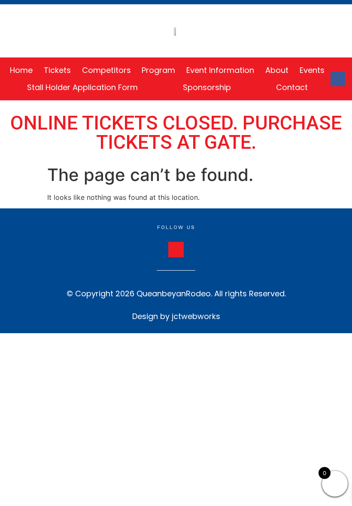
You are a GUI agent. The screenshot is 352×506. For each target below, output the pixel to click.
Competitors (106, 70)
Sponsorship (207, 87)
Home (21, 70)
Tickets (57, 70)
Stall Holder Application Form (82, 87)
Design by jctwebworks (176, 316)
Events (312, 70)
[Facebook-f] (338, 79)
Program (158, 70)
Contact (292, 87)
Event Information (220, 70)
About (276, 70)
